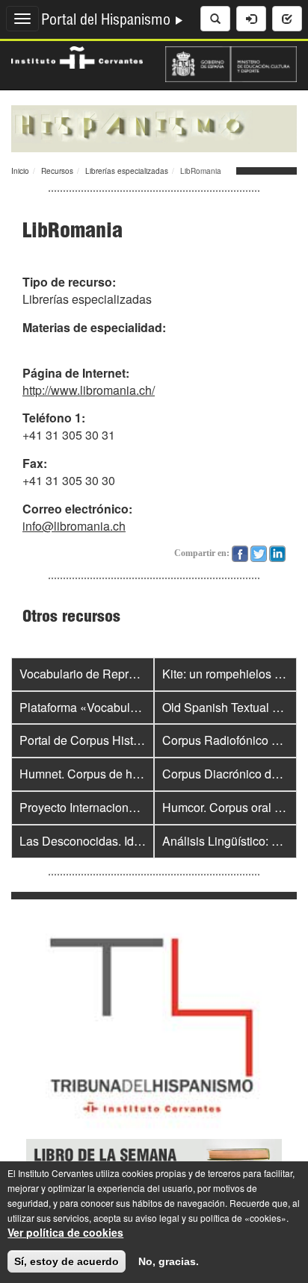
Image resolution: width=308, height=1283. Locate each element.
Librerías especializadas (126, 171)
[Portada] (154, 126)
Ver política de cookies (65, 1232)
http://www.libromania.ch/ (88, 390)
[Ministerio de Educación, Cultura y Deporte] (231, 62)
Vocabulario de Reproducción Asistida (121, 673)
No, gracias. (168, 1261)
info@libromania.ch (74, 525)
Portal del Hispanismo (107, 21)
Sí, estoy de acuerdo (66, 1261)
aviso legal (157, 1217)
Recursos (57, 171)
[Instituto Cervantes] (77, 56)
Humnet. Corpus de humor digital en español (137, 773)
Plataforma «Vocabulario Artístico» (111, 707)
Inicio (20, 171)
